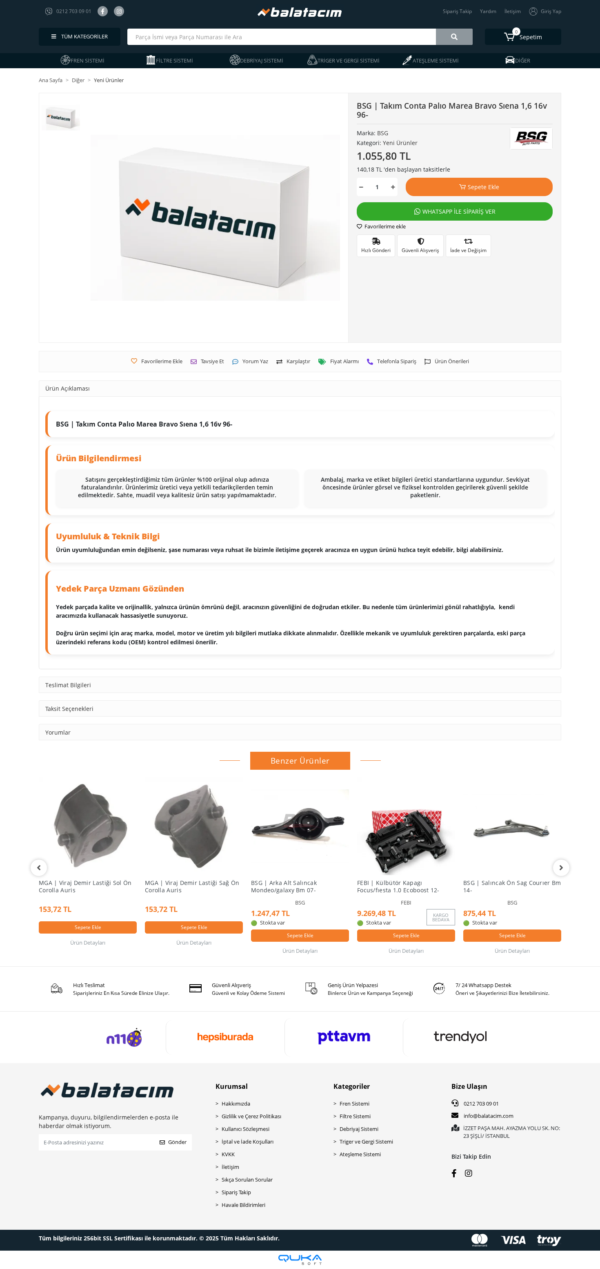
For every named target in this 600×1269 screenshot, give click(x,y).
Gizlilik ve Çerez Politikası (251, 1116)
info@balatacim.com (488, 1115)
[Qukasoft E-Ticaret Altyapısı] (300, 1260)
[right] (561, 868)
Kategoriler (351, 1086)
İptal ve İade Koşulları (247, 1141)
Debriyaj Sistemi (359, 1129)
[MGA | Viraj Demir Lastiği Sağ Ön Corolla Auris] (194, 826)
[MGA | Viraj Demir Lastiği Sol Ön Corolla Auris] (88, 826)
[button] (523, 37)
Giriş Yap (551, 11)
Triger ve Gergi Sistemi (366, 1141)
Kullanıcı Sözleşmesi (245, 1129)
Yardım (488, 11)
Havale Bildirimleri (243, 1205)
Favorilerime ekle (384, 226)
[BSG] (531, 138)
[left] (38, 868)
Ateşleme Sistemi (360, 1154)
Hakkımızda (236, 1103)
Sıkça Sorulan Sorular (247, 1179)
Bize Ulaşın (469, 1086)
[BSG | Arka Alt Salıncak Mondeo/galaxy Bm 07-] (300, 826)
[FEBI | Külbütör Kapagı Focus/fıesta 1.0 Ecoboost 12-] (406, 826)
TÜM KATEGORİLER (84, 36)
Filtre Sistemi (355, 1116)
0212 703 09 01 (480, 1103)
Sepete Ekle (483, 187)
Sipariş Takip (457, 11)
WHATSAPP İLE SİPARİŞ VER (459, 211)
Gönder (177, 1142)
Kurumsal (232, 1086)
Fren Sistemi (354, 1103)
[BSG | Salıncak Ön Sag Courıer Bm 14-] (512, 826)
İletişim (512, 11)
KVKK (228, 1154)
